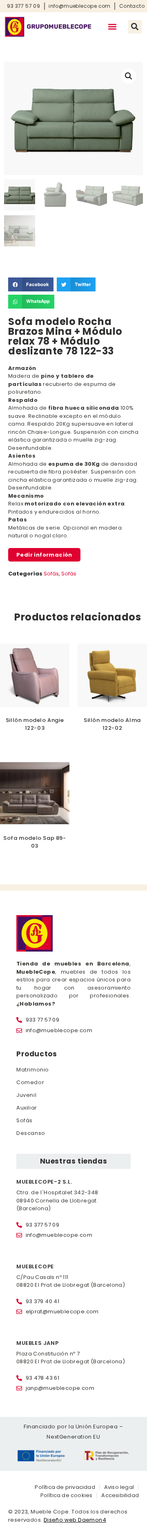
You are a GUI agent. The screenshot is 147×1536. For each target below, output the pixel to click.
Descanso (30, 1133)
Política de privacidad (65, 1487)
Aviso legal (119, 1487)
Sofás (51, 573)
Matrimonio (32, 1070)
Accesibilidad (120, 1495)
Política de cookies (66, 1495)
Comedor (30, 1082)
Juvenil (26, 1095)
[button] (112, 27)
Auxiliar (26, 1108)
